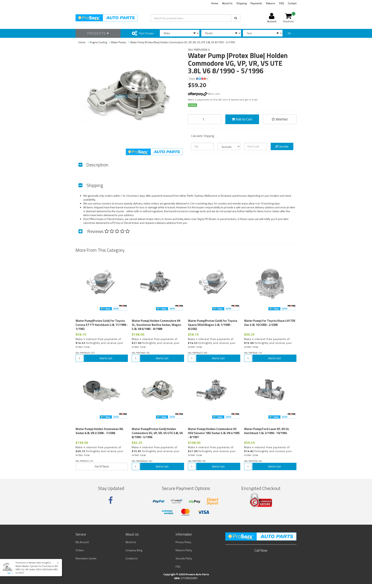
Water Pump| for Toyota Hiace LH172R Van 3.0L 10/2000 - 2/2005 (269, 322)
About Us (227, 3)
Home (214, 3)
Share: (192, 78)
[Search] (235, 18)
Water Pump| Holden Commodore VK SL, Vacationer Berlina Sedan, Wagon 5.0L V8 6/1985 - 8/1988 (156, 324)
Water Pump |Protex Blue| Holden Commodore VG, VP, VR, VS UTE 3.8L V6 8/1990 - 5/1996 (182, 42)
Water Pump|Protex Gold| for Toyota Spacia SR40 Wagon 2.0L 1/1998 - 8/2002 (212, 324)
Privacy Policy (183, 542)
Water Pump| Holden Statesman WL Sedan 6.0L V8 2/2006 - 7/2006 (100, 431)
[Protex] (123, 306)
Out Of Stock (102, 466)
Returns (270, 3)
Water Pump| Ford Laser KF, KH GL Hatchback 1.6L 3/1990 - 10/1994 (266, 431)
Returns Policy (184, 550)
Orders (80, 550)
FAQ (281, 3)
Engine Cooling (98, 42)
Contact (292, 3)
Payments (256, 3)
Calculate (283, 146)
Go (289, 33)
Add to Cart (243, 119)
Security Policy (184, 558)
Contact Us (132, 558)
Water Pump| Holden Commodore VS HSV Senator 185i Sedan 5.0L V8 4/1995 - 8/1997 (214, 433)
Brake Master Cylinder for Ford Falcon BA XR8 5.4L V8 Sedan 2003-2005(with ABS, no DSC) (37, 569)
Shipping (241, 3)
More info (213, 94)
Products (97, 33)
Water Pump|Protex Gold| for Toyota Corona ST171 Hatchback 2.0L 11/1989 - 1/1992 (102, 324)
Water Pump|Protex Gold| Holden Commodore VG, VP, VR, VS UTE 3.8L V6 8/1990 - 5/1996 (157, 433)
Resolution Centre (86, 558)
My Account (82, 542)
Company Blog (134, 550)
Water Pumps (118, 42)
